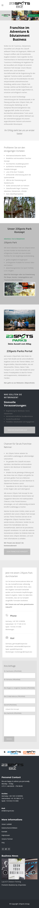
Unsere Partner (7, 839)
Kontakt (4, 831)
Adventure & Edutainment (12, 496)
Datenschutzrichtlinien (9, 828)
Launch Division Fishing (11, 881)
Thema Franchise (15, 517)
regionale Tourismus (11, 76)
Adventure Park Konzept (12, 68)
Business (12, 885)
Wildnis (29, 51)
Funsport (7, 54)
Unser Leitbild (7, 824)
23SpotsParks (29, 383)
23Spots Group (24, 904)
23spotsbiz (22, 885)
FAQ (3, 843)
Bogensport (22, 51)
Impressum (6, 835)
